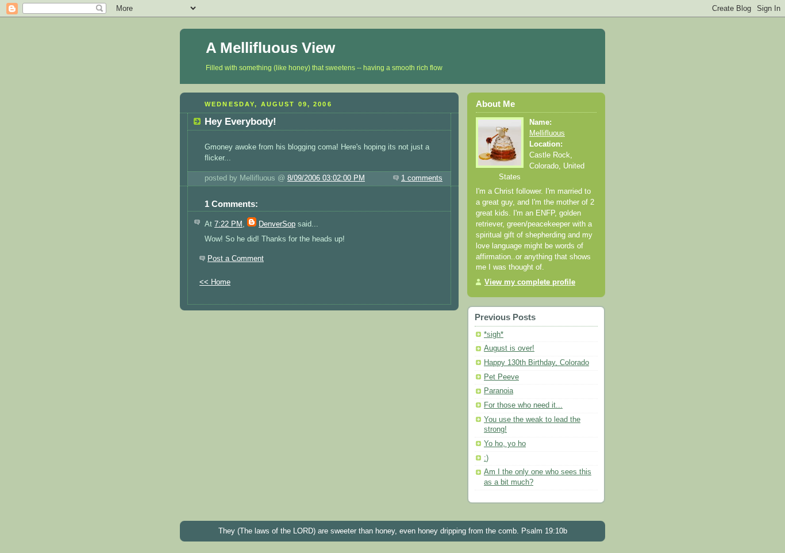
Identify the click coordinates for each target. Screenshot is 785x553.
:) (486, 458)
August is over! (509, 348)
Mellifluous (547, 133)
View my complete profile (529, 282)
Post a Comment (235, 259)
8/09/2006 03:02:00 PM (326, 178)
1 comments (421, 178)
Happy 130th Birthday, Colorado (536, 363)
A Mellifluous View (270, 47)
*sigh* (493, 335)
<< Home (214, 282)
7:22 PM (228, 224)
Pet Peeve (501, 377)
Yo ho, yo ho (505, 444)
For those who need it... (523, 405)
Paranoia (498, 391)
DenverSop (277, 224)
